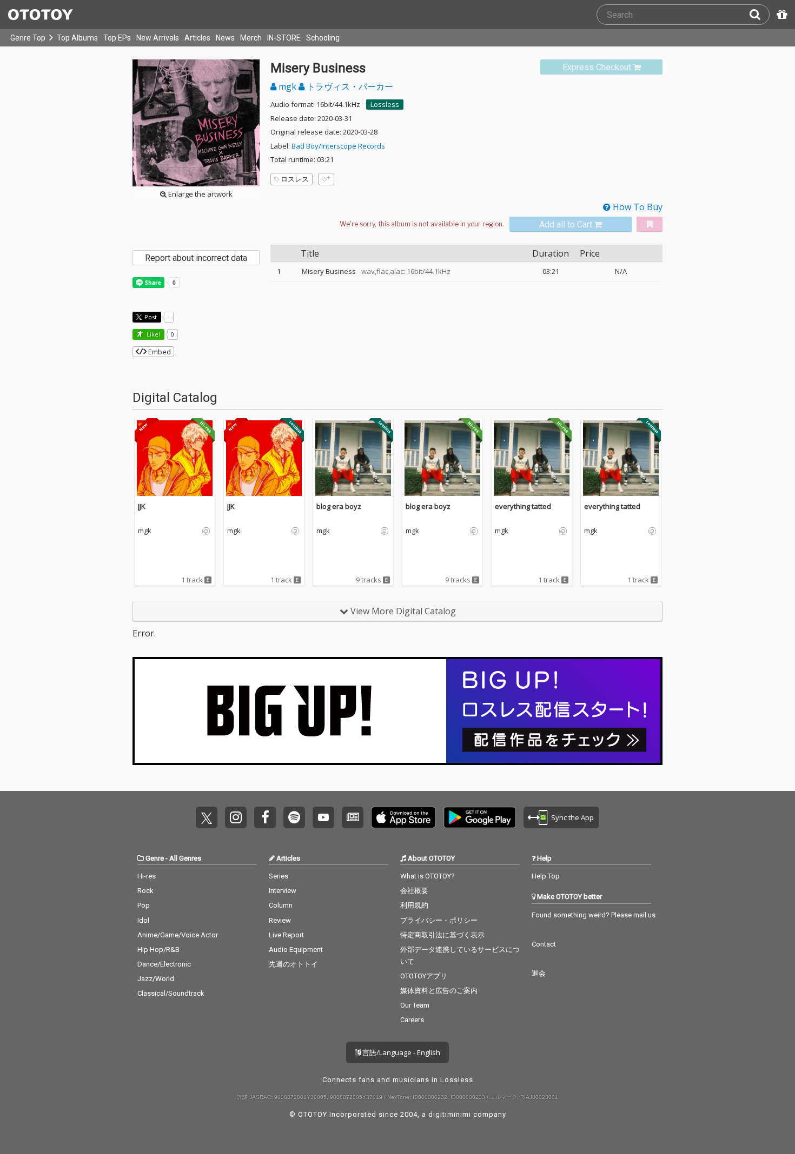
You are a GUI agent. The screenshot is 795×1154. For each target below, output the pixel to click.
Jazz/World (155, 979)
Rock (145, 891)
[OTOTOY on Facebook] (265, 817)
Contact (544, 944)
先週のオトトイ (293, 964)
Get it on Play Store (479, 817)
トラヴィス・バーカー (348, 86)
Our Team (414, 1005)
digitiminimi (449, 1114)
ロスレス (295, 179)
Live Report (286, 935)
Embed (159, 352)
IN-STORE (284, 37)
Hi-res (146, 876)
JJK (141, 506)
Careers (412, 1020)
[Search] (759, 14)
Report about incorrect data (196, 258)
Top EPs (117, 37)
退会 (539, 973)
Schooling (323, 37)
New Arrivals (157, 37)
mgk (287, 86)
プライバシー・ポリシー (439, 920)
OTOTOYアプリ (423, 976)
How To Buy (636, 207)
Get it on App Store (403, 817)
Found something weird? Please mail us (593, 915)
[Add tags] (326, 179)
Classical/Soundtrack (170, 993)
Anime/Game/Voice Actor (177, 935)
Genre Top (27, 37)
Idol (143, 920)
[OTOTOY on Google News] (352, 817)
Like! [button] (152, 334)
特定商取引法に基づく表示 (442, 935)
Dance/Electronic (164, 964)
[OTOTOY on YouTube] (323, 817)
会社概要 (414, 891)
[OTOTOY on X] (206, 817)
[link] (601, 67)
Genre (154, 858)
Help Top (546, 876)
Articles (197, 37)
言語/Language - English (400, 1052)
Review (280, 920)
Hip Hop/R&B (158, 949)
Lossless (384, 104)
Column (281, 905)
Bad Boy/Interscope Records (338, 146)
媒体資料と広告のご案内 (439, 991)
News (225, 37)
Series (278, 876)
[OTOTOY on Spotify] (294, 817)
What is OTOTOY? (427, 876)
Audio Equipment (296, 949)
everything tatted (523, 506)
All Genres (185, 858)
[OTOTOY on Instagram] (236, 817)
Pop (143, 905)
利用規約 (414, 905)
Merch (251, 37)
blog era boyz (338, 506)
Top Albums (77, 37)
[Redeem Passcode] (780, 15)
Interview (282, 891)
